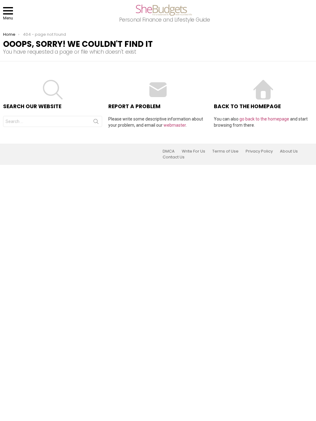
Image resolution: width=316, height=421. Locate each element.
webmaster (175, 125)
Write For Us (193, 151)
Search (96, 122)
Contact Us (174, 157)
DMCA (169, 151)
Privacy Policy (259, 151)
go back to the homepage (264, 118)
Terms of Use (225, 151)
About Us (289, 151)
